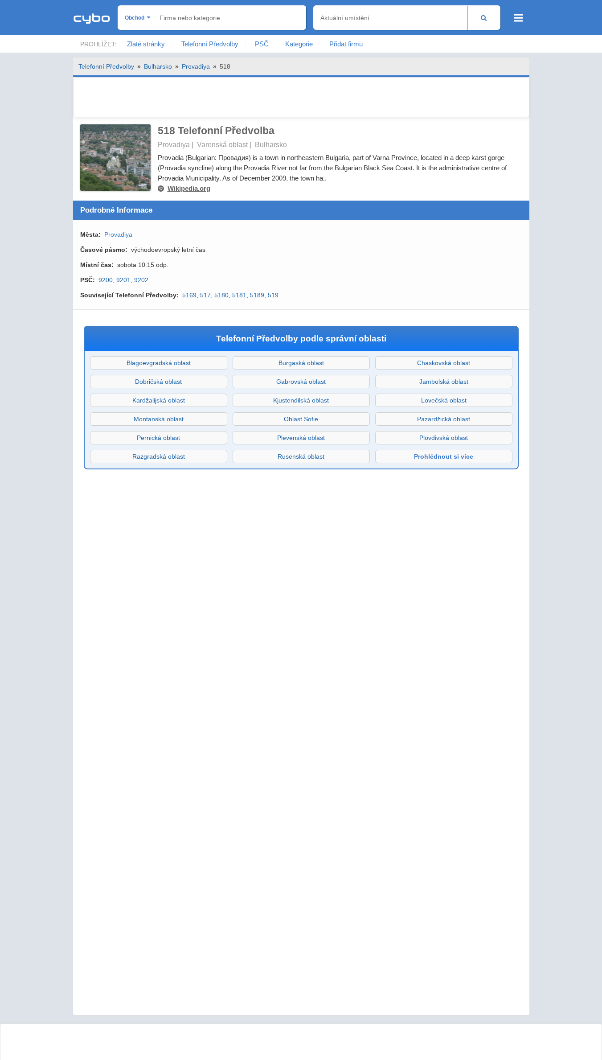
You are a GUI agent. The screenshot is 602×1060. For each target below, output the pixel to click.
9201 (123, 279)
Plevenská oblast (301, 437)
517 (205, 295)
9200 (105, 279)
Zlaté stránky (146, 44)
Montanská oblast (159, 419)
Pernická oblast (158, 437)
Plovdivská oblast (443, 437)
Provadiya (196, 66)
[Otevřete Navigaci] (518, 18)
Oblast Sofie (301, 419)
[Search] (483, 17)
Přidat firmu (346, 44)
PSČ (262, 44)
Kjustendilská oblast (301, 400)
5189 (257, 295)
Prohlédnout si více (443, 456)
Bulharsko (158, 66)
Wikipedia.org (189, 188)
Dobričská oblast (158, 381)
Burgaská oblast (301, 362)
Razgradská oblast (158, 456)
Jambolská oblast (443, 381)
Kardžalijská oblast (158, 400)
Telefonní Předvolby (209, 44)
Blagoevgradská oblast (159, 362)
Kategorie (299, 44)
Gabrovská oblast (301, 381)
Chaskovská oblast (443, 362)
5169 (189, 295)
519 (273, 295)
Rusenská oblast (301, 456)
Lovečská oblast (444, 400)
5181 (239, 295)
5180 (221, 295)
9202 (141, 279)
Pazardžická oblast (443, 419)
